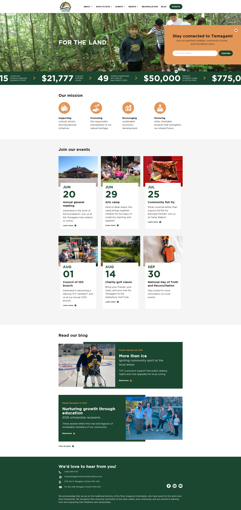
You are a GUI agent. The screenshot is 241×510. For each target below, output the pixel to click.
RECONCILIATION (150, 7)
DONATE (176, 7)
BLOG (163, 7)
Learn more (68, 225)
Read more (124, 380)
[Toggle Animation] (176, 71)
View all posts (64, 446)
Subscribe (225, 53)
